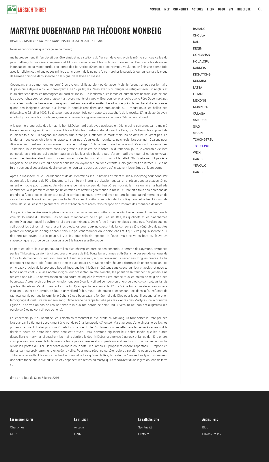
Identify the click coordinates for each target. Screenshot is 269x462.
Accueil (155, 9)
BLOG (221, 9)
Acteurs (79, 427)
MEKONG (199, 100)
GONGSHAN (201, 55)
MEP (167, 9)
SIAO (196, 126)
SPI (231, 9)
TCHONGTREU (203, 139)
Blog (205, 427)
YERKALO (199, 165)
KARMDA (199, 68)
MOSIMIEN (200, 107)
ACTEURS (197, 9)
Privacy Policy (211, 434)
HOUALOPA (201, 61)
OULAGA (199, 113)
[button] (260, 9)
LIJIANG (199, 94)
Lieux (77, 434)
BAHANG (199, 29)
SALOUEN (200, 120)
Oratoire (143, 434)
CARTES (198, 159)
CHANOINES (180, 9)
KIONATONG (202, 74)
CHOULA (199, 35)
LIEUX (210, 9)
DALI (196, 42)
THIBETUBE (244, 9)
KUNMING (200, 81)
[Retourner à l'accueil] (26, 9)
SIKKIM (198, 133)
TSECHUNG (201, 146)
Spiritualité (145, 427)
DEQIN (197, 48)
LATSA (197, 87)
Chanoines (17, 427)
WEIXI (197, 152)
